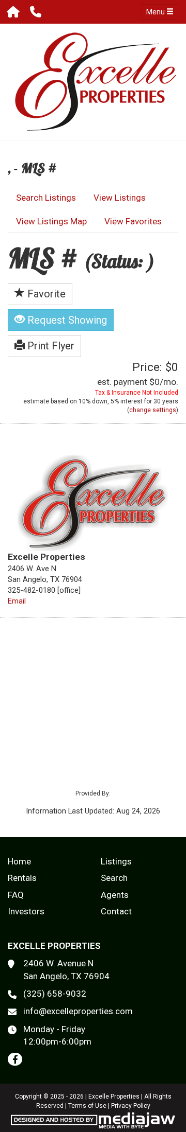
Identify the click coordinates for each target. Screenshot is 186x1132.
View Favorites (133, 221)
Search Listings (46, 197)
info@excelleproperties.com (78, 1011)
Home (19, 861)
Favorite (45, 294)
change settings (152, 410)
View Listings (120, 197)
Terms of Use (87, 1105)
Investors (26, 911)
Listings (116, 861)
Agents (115, 895)
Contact (116, 911)
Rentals (22, 878)
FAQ (16, 895)
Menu (156, 12)
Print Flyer (49, 346)
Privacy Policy (130, 1105)
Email (17, 601)
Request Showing (66, 320)
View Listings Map (51, 221)
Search (114, 878)
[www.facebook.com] (15, 1059)
